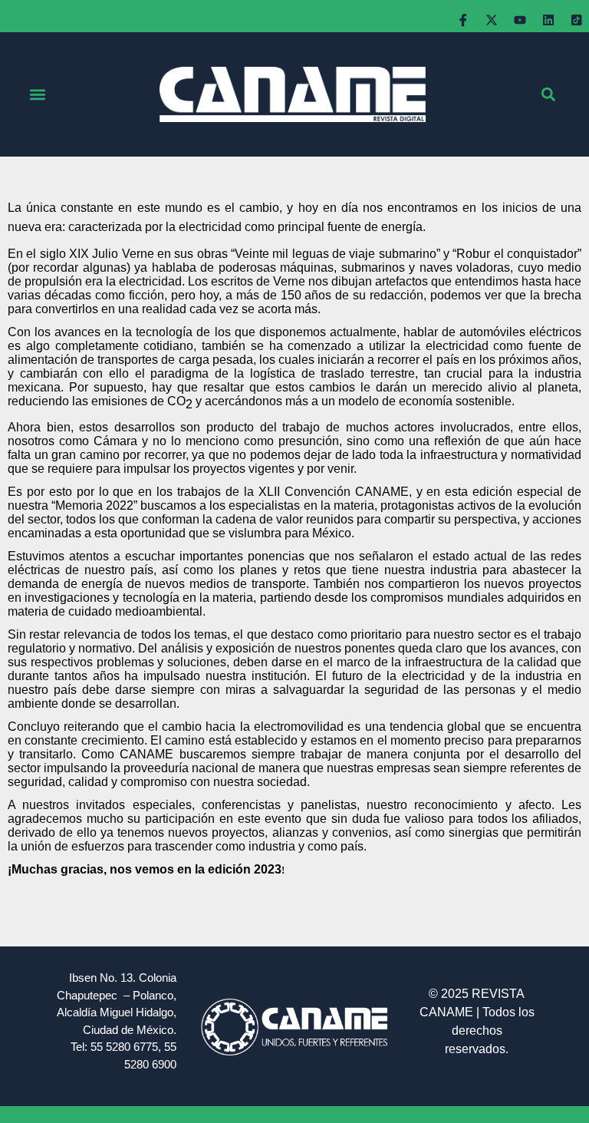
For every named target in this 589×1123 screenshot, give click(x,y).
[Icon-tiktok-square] (576, 20)
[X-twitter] (491, 20)
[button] (37, 94)
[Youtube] (520, 20)
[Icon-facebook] (463, 20)
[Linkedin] (548, 20)
